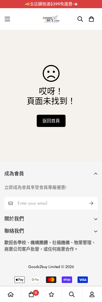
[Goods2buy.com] (51, 19)
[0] (31, 294)
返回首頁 (51, 121)
